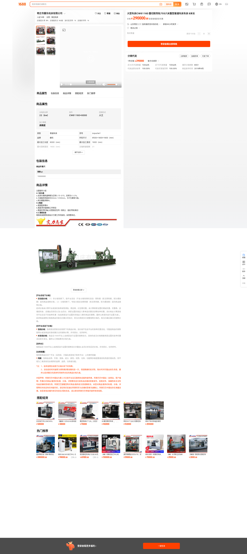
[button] (91, 59)
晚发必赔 (134, 28)
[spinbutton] (204, 33)
